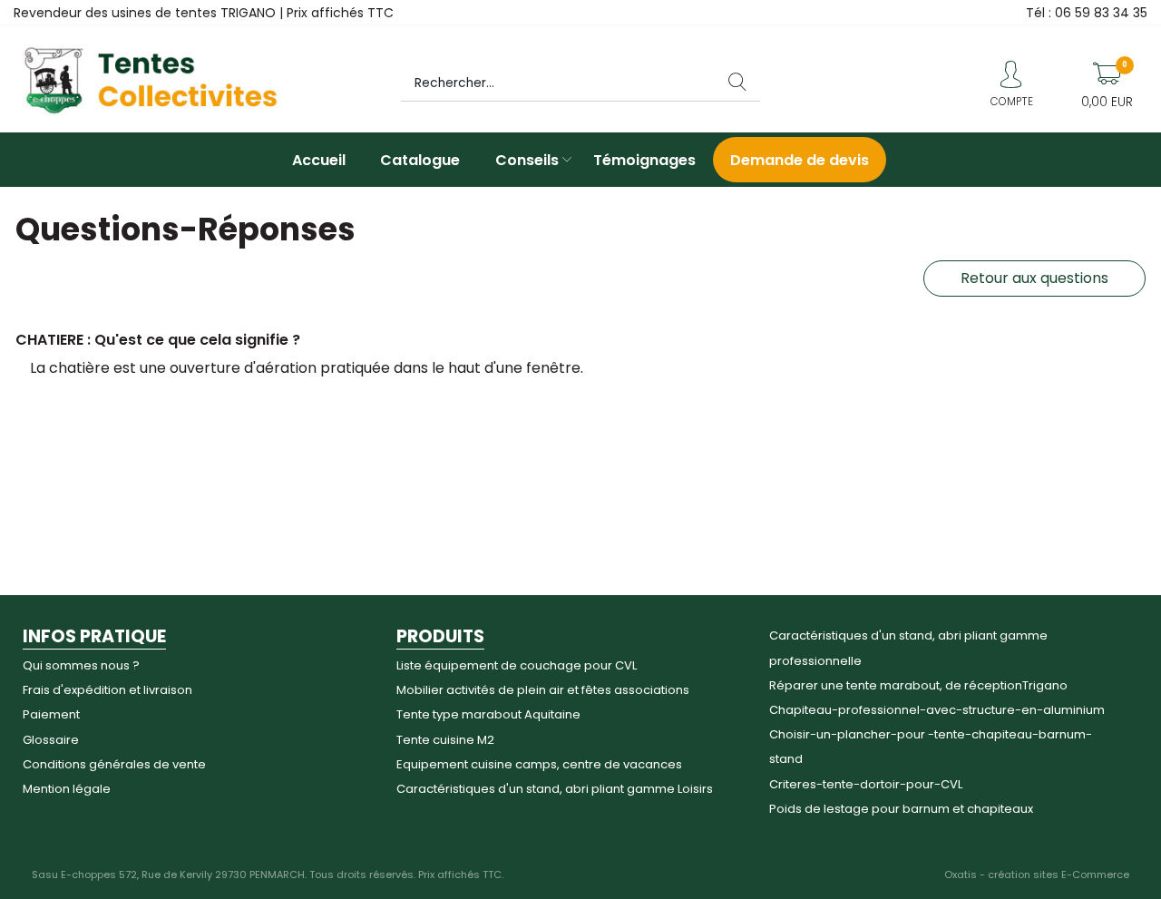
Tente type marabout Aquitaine (488, 714)
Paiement (51, 714)
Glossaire (51, 739)
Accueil (319, 160)
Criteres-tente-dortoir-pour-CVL (865, 784)
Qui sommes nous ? (81, 665)
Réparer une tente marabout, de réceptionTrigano (918, 685)
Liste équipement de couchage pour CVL (516, 665)
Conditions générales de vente (114, 764)
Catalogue (420, 160)
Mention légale (67, 788)
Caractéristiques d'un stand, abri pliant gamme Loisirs (554, 788)
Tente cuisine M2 (445, 739)
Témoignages (644, 160)
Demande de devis (799, 160)
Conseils (527, 160)
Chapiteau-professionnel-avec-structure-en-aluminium (937, 709)
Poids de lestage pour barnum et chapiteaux (901, 808)
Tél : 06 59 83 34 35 (1086, 13)
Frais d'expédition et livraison (107, 690)
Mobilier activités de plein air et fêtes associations (542, 690)
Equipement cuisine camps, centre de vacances (539, 764)
